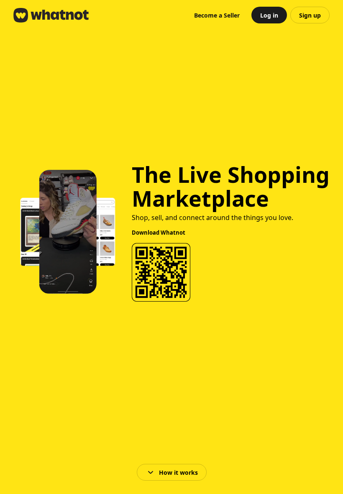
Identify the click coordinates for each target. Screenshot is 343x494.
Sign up (310, 15)
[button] (217, 15)
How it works (178, 472)
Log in (269, 15)
